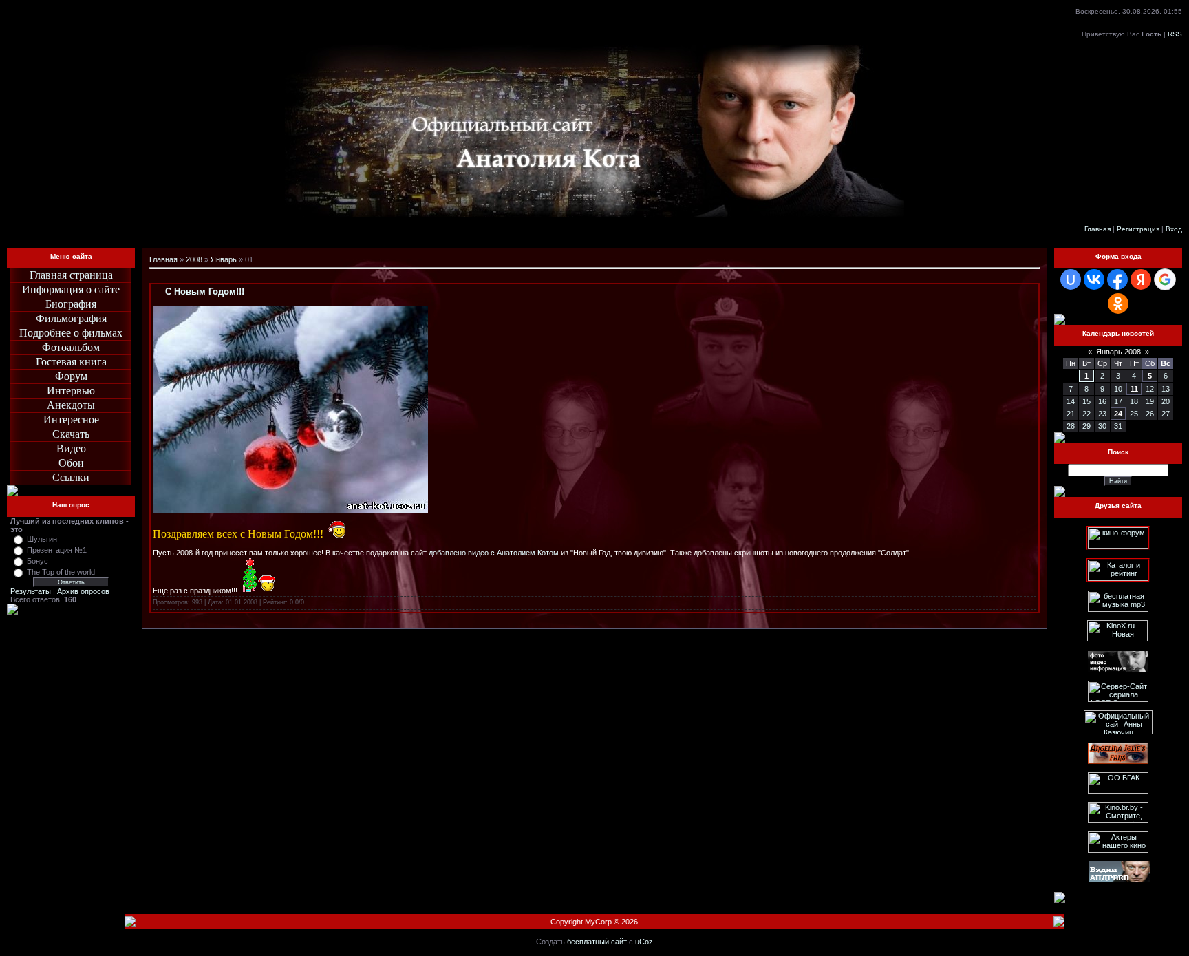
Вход (1174, 229)
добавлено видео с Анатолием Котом (494, 553)
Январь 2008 (1118, 352)
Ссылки (70, 477)
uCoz (644, 941)
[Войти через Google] (1165, 279)
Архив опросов (83, 591)
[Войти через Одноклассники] (1118, 303)
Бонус (37, 561)
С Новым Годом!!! (204, 291)
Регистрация (1138, 229)
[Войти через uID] (1070, 279)
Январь (224, 259)
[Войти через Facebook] (1117, 279)
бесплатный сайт (597, 941)
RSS (1175, 34)
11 (1134, 389)
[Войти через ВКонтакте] (1094, 279)
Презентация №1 (57, 550)
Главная (1097, 229)
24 (1118, 414)
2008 (194, 259)
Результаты (30, 591)
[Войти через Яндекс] (1141, 279)
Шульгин (42, 539)
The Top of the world (61, 572)
